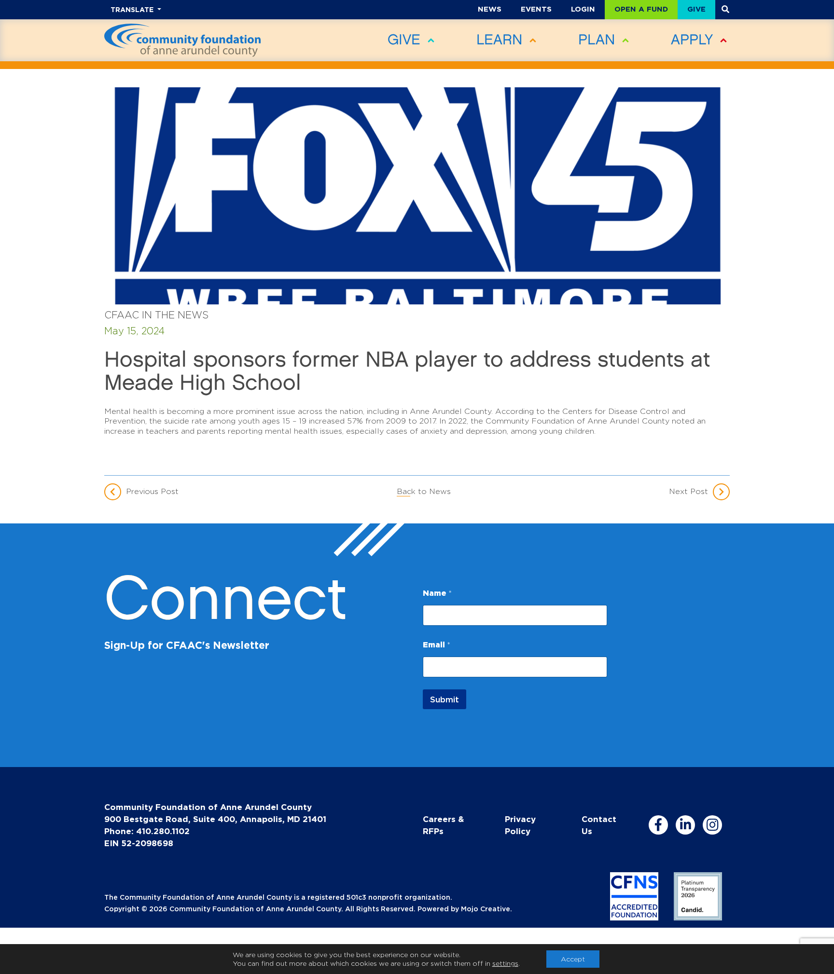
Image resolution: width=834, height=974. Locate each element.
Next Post (688, 491)
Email (436, 644)
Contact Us (599, 825)
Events (536, 9)
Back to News (424, 491)
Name (437, 593)
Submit (444, 699)
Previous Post (152, 491)
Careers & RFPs (443, 825)
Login (583, 9)
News (489, 9)
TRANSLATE (133, 9)
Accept (573, 958)
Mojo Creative (485, 908)
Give (696, 9)
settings (505, 963)
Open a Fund (641, 9)
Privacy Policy (520, 825)
